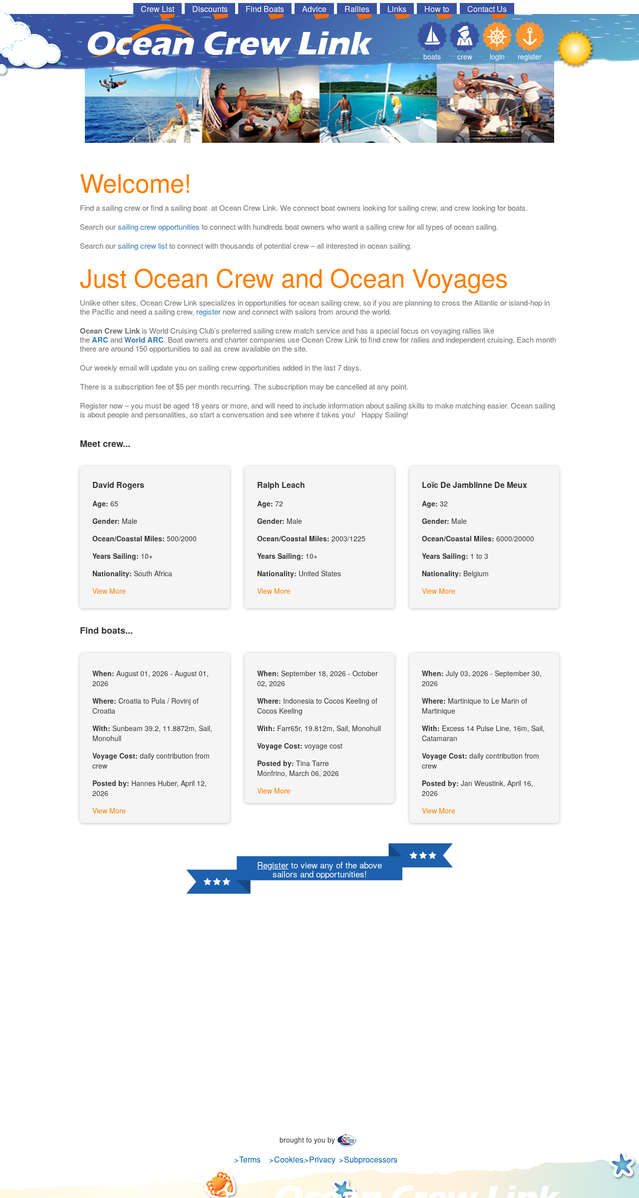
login (497, 56)
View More (109, 591)
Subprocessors (370, 1159)
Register (273, 864)
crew (464, 56)
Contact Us (487, 8)
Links (396, 8)
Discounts (210, 8)
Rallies (356, 8)
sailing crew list (142, 245)
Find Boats (265, 8)
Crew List (157, 8)
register (530, 56)
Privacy (322, 1159)
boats (432, 56)
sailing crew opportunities (159, 226)
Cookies (289, 1159)
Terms (250, 1159)
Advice (314, 8)
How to (436, 8)
